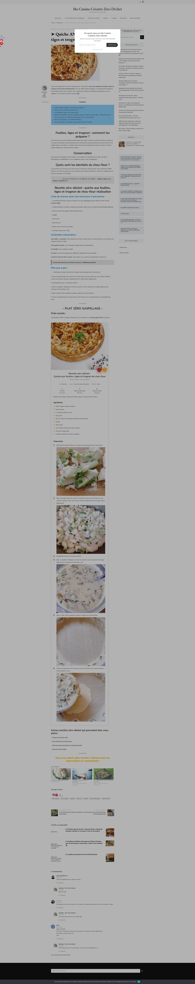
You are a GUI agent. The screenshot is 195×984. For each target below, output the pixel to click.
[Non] (193, 981)
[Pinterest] (1, 43)
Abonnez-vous (112, 45)
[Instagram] (1, 40)
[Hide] (0, 46)
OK (139, 981)
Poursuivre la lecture (97, 49)
